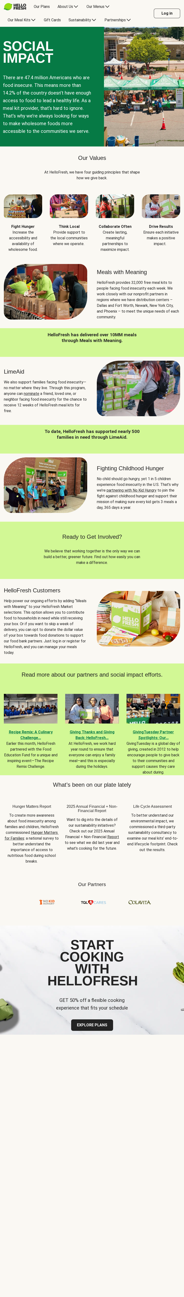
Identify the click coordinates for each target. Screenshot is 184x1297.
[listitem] (23, 220)
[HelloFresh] (15, 6)
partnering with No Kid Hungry (131, 490)
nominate (31, 393)
